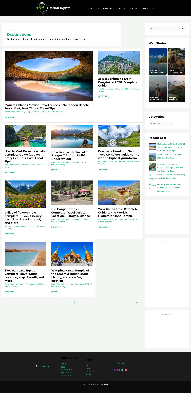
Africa (12, 284)
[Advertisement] (167, 217)
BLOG (63, 367)
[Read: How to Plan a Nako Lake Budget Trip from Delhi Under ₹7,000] (72, 136)
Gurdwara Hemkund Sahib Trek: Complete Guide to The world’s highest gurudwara (118, 154)
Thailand (59, 284)
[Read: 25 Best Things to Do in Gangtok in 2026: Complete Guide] (119, 63)
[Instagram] (115, 370)
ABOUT (88, 365)
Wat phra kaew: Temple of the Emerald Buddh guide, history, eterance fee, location (70, 275)
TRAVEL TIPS (66, 376)
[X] (122, 370)
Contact (88, 368)
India (100, 89)
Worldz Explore (60, 8)
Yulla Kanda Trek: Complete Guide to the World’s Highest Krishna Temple (118, 212)
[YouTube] (126, 370)
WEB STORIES (66, 373)
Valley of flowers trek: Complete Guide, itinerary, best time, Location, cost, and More (23, 217)
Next (139, 303)
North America (16, 112)
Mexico (7, 112)
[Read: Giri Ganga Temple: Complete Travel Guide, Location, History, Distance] (72, 193)
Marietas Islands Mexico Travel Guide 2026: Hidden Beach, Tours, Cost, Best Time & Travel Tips (47, 106)
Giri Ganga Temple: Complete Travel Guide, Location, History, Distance (70, 212)
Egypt (7, 284)
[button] (113, 8)
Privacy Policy (91, 371)
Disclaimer (90, 374)
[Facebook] (118, 370)
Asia (53, 162)
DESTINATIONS (67, 370)
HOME (63, 364)
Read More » (10, 117)
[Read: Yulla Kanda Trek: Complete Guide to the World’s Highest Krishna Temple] (119, 193)
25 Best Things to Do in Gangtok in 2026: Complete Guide (117, 82)
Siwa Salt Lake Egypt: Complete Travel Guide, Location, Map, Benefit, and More (24, 275)
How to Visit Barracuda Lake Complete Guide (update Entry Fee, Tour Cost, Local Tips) (25, 156)
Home (8, 30)
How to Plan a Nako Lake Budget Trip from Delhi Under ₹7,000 (69, 155)
